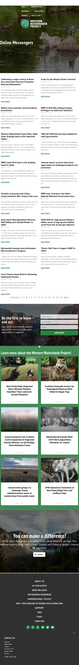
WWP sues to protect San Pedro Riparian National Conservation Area (57, 194)
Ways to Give (36, 15)
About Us (32, 2)
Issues (44, 2)
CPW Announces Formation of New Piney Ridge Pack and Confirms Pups (59, 490)
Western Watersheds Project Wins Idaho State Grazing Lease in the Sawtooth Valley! (19, 136)
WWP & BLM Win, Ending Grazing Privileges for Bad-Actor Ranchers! (57, 109)
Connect (24, 15)
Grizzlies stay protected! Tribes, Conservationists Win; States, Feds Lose (19, 194)
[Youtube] (52, 627)
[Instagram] (33, 627)
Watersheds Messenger (39, 594)
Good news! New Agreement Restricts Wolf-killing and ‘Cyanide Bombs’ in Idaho (18, 222)
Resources (25, 11)
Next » (67, 297)
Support (39, 608)
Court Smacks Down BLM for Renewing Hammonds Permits (19, 275)
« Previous (14, 297)
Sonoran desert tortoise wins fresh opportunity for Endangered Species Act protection (59, 165)
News (23, 7)
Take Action (38, 11)
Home (23, 2)
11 (49, 297)
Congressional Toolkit (39, 599)
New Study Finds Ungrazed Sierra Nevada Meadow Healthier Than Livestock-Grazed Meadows (19, 390)
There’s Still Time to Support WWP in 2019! (58, 249)
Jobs (39, 612)
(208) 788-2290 (10, 657)
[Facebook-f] (28, 627)
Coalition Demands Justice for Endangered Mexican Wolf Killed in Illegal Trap (59, 389)
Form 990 (39, 621)
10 (46, 297)
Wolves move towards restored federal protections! (19, 109)
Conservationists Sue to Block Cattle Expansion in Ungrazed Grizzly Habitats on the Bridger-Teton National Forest (19, 441)
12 (53, 297)
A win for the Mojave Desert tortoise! (58, 79)
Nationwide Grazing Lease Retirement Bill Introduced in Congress (18, 249)
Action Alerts (39, 585)
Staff (39, 616)
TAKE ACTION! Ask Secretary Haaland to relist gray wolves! (59, 135)
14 (61, 297)
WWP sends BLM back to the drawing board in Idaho (18, 163)
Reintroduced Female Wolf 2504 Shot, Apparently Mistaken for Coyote (59, 439)
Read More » (6, 101)
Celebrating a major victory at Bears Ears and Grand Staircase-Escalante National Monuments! (17, 82)
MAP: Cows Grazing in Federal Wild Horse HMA (39, 603)
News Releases (39, 590)
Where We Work (36, 7)
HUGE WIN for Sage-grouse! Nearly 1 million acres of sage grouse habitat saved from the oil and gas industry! (57, 222)
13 (57, 297)
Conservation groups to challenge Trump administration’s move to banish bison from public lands (19, 491)
